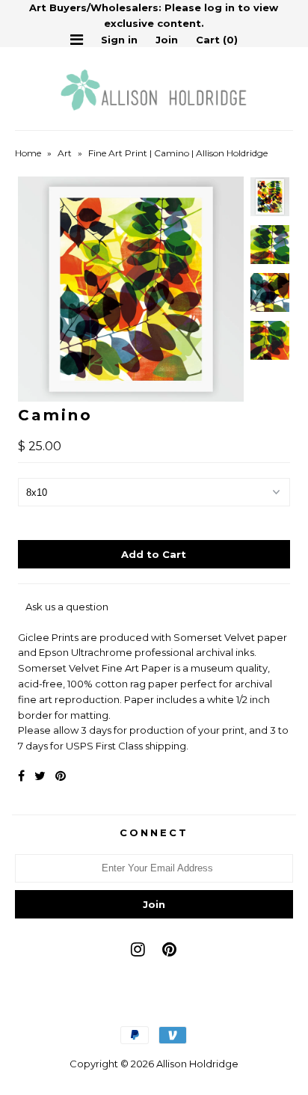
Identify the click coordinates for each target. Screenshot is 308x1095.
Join (166, 40)
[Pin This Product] (60, 776)
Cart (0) (217, 40)
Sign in (119, 40)
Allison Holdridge (197, 1064)
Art (65, 153)
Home (28, 153)
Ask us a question (66, 607)
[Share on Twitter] (40, 776)
